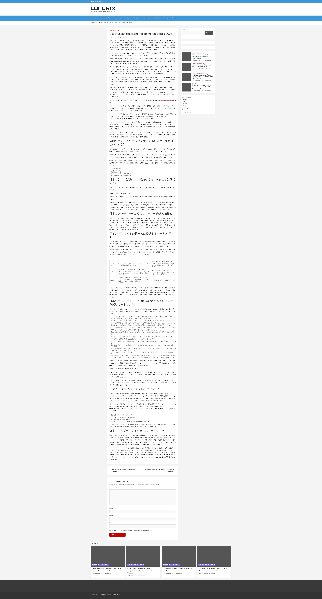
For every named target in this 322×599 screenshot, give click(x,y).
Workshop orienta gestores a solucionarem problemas (124, 470)
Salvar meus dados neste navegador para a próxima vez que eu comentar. (132, 530)
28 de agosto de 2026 (197, 60)
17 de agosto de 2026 (133, 575)
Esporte (147, 18)
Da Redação (124, 37)
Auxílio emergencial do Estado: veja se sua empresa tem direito (159, 470)
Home (94, 18)
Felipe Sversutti (116, 594)
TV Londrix (156, 18)
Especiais (137, 18)
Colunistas (117, 18)
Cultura (128, 18)
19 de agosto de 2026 (97, 573)
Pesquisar (184, 29)
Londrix (103, 594)
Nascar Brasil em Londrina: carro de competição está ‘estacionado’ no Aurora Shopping (141, 571)
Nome (111, 508)
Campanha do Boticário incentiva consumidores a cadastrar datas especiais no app (202, 86)
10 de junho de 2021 (114, 37)
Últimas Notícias (170, 18)
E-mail (111, 515)
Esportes (95, 544)
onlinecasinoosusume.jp (166, 100)
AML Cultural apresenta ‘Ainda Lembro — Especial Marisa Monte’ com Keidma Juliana (202, 76)
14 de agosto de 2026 (168, 573)
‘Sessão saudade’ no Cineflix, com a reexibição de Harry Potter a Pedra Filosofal (202, 56)
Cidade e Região (104, 18)
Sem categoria (114, 30)
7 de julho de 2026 (203, 573)
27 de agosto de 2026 (197, 80)
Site (110, 523)
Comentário (113, 488)
